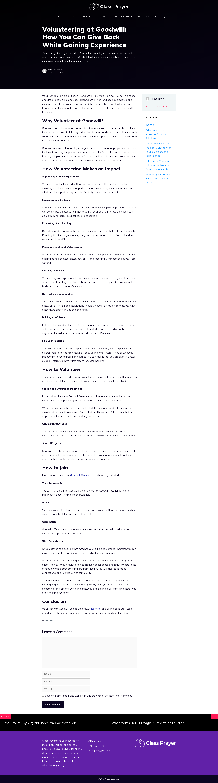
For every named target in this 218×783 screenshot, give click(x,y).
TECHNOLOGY (59, 17)
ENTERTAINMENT (102, 17)
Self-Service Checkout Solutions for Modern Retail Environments (158, 165)
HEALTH (74, 17)
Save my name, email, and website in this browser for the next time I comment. (88, 695)
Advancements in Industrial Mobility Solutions (156, 134)
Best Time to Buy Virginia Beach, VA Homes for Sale (40, 723)
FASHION (86, 17)
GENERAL (50, 620)
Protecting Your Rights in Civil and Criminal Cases (158, 178)
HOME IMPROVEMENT (123, 17)
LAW (139, 17)
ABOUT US (94, 740)
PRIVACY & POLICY (99, 751)
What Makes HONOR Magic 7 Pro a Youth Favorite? (148, 723)
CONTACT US (152, 17)
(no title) (150, 124)
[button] (163, 16)
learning (96, 608)
